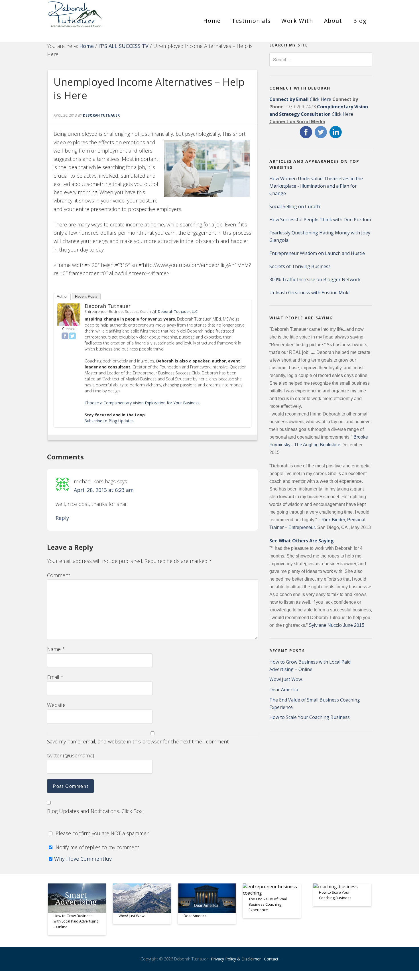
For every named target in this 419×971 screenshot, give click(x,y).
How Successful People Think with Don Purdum (320, 219)
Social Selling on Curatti (294, 206)
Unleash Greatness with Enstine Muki (309, 292)
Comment (58, 575)
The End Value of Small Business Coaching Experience (268, 904)
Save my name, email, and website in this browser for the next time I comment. (138, 741)
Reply (62, 517)
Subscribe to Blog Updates (109, 420)
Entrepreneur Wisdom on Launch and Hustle (317, 253)
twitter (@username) (70, 755)
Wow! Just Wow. (286, 679)
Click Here (300, 99)
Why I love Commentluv (83, 858)
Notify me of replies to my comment (96, 847)
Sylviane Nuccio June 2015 (336, 625)
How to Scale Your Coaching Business (309, 717)
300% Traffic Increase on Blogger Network (315, 279)
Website (56, 705)
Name (56, 649)
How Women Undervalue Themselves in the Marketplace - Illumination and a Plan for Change (316, 185)
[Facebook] (65, 336)
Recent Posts (86, 296)
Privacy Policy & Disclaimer (236, 959)
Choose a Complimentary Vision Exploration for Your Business (142, 403)
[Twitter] (72, 336)
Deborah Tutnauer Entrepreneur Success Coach (98, 18)
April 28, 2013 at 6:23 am (104, 489)
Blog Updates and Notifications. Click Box (95, 811)
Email (55, 677)
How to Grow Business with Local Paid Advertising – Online (76, 921)
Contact (271, 959)
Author (62, 296)
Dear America (283, 689)
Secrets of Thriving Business (300, 266)
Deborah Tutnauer (108, 306)
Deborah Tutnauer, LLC (178, 311)
